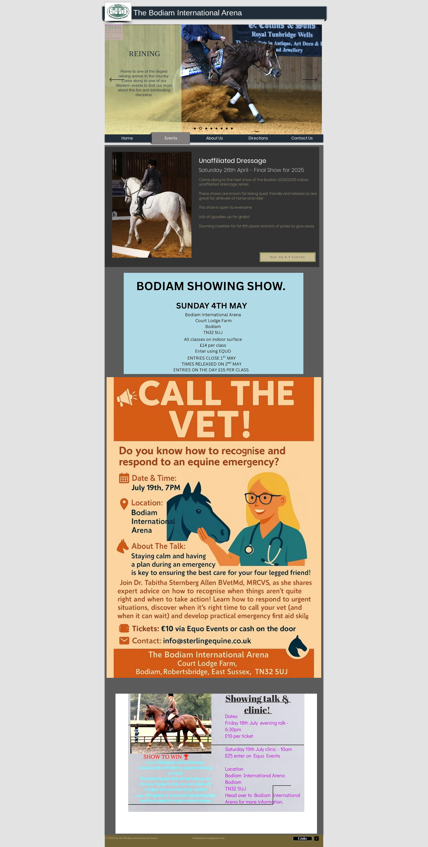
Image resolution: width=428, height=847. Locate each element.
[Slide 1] (200, 128)
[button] (302, 838)
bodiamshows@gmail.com (208, 838)
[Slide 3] (205, 128)
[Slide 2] (195, 128)
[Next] (309, 80)
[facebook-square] (316, 838)
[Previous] (116, 80)
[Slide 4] (211, 128)
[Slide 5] (221, 128)
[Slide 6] (232, 128)
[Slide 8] (227, 128)
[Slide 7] (216, 128)
